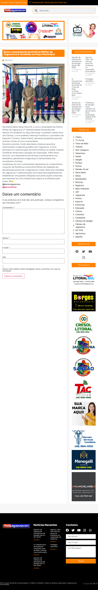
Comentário (8, 207)
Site (4, 257)
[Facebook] (77, 252)
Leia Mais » (37, 540)
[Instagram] (84, 258)
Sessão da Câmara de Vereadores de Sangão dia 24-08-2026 (77, 62)
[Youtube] (90, 252)
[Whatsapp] (90, 530)
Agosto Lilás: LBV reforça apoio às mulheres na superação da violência (90, 64)
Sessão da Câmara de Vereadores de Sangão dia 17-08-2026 (77, 108)
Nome (5, 238)
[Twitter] (84, 252)
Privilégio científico (89, 80)
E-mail (6, 247)
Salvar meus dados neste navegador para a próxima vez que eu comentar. (31, 270)
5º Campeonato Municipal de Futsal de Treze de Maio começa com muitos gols (77, 87)
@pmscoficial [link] (9, 187)
